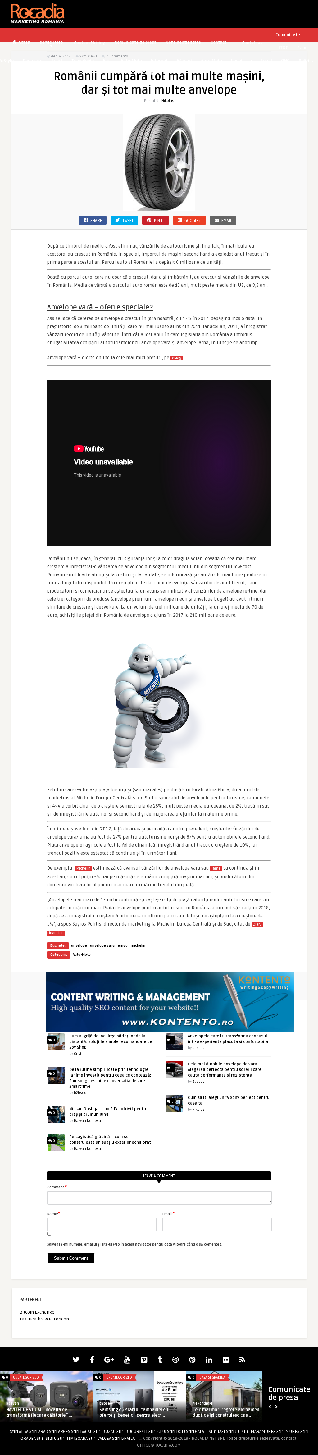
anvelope (79, 945)
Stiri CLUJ (157, 1431)
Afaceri (184, 61)
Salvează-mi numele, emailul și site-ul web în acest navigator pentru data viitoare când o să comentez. (134, 1244)
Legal (266, 61)
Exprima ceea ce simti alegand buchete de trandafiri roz (233, 1412)
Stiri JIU (233, 1431)
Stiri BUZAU (104, 1431)
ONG (285, 61)
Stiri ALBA (19, 1431)
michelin (138, 945)
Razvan (12, 1404)
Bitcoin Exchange (37, 1312)
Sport (56, 61)
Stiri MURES (287, 1431)
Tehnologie (82, 61)
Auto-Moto (131, 61)
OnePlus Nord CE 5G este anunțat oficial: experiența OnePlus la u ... (40, 1412)
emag (123, 945)
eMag (176, 358)
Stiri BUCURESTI (132, 1431)
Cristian (80, 1054)
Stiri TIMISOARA (72, 1438)
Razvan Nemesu (87, 1121)
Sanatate (32, 61)
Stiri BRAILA (123, 1438)
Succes (198, 1048)
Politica (307, 61)
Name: (53, 1213)
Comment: (57, 1187)
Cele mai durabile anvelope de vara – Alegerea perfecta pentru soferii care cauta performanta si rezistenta (224, 1070)
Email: (168, 1213)
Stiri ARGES (59, 1431)
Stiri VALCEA (100, 1438)
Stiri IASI (217, 1431)
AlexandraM (202, 1404)
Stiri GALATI (197, 1431)
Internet (159, 61)
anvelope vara (102, 945)
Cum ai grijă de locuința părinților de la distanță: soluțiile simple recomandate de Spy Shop (110, 1042)
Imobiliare (241, 61)
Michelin (83, 868)
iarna (216, 868)
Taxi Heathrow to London (44, 1319)
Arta (107, 61)
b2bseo (80, 1093)
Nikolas (167, 100)
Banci (303, 48)
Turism (155, 74)
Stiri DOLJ (176, 1431)
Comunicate (287, 35)
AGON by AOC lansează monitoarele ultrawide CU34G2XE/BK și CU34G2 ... (136, 1412)
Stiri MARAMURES (258, 1431)
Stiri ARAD (38, 1431)
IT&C (283, 48)
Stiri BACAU (82, 1431)
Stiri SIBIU (47, 1438)
